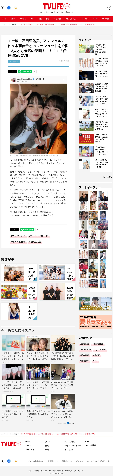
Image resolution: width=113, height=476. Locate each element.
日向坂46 (85, 361)
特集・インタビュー (72, 19)
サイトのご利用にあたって (36, 461)
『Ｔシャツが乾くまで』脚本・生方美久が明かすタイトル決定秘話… (101, 100)
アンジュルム (18, 236)
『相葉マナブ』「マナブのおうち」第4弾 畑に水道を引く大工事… (101, 49)
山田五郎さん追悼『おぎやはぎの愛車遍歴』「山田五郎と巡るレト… (101, 87)
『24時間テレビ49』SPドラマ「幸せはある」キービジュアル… (101, 150)
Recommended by (62, 423)
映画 (47, 19)
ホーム (4, 19)
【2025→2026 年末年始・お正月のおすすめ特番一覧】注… (101, 138)
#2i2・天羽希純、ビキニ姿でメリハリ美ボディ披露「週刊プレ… (101, 163)
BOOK (95, 19)
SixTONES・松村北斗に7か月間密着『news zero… (101, 73)
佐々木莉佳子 (18, 241)
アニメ (32, 19)
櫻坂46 (97, 355)
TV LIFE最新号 (106, 19)
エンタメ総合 (57, 19)
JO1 (96, 361)
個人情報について (53, 461)
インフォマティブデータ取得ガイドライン (99, 461)
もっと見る (107, 177)
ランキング (85, 19)
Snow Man (86, 349)
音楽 (40, 19)
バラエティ (22, 19)
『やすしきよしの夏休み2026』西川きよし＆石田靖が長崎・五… (101, 125)
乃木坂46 (85, 355)
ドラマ (13, 19)
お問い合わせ (79, 461)
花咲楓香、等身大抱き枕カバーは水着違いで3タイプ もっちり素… (101, 62)
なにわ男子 (100, 349)
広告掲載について (67, 461)
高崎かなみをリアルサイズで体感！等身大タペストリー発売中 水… (101, 112)
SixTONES (98, 344)
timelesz (85, 344)
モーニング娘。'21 (39, 236)
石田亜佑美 (35, 241)
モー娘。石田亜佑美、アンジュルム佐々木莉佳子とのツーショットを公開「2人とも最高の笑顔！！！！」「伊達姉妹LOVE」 (58, 24)
